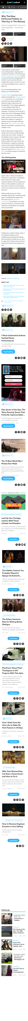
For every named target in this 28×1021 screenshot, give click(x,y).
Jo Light (5, 349)
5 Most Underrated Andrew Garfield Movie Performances (13, 338)
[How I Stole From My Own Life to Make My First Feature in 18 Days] (13, 708)
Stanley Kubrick (6, 95)
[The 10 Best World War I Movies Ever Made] (13, 445)
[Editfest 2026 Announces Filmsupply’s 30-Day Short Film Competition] (6, 958)
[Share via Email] (8, 43)
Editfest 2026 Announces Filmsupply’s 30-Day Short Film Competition (19, 959)
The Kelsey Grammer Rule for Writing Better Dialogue (12, 622)
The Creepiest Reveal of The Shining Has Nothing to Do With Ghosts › (13, 297)
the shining (9, 300)
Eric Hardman (18, 949)
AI (5, 7)
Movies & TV (9, 12)
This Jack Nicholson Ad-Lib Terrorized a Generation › (13, 293)
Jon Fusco (11, 38)
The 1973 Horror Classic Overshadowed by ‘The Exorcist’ (19, 971)
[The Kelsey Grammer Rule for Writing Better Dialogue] (13, 605)
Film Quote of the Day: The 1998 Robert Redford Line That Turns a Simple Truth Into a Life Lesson (19, 933)
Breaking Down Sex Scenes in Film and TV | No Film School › (14, 289)
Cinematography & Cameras (12, 514)
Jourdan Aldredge (8, 687)
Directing (13, 7)
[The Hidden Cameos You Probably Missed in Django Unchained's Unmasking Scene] (13, 556)
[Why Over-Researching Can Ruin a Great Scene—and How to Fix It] (13, 757)
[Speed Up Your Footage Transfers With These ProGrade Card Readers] (13, 502)
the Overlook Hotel (15, 123)
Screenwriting (23, 7)
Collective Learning (13, 278)
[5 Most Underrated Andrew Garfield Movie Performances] (13, 320)
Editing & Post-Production (13, 820)
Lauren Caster (7, 736)
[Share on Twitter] (5, 43)
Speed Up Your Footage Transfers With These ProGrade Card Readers (10, 521)
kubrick (5, 300)
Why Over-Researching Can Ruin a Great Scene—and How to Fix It (13, 774)
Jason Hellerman (7, 423)
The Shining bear (7, 302)
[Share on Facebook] (2, 43)
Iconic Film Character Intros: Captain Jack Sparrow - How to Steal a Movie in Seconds (19, 947)
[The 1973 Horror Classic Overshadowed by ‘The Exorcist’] (6, 970)
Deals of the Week (10, 526)
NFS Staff (4, 533)
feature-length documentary (11, 76)
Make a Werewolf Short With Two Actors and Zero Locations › (13, 286)
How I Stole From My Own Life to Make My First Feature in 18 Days (12, 725)
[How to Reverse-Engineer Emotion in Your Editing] (13, 810)
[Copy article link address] (11, 43)
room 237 (15, 300)
